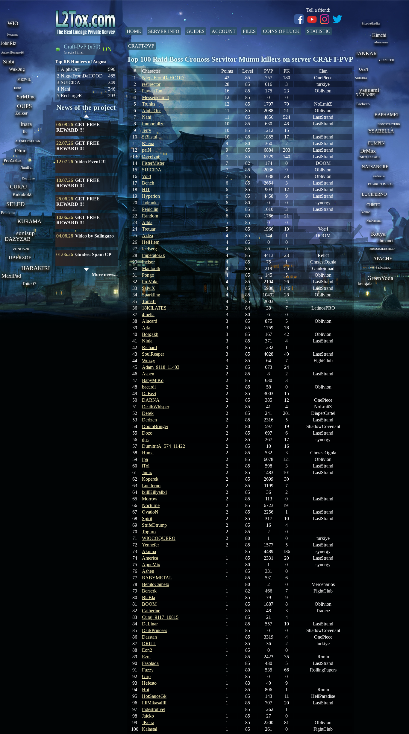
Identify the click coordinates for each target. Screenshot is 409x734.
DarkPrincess (154, 630)
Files (249, 31)
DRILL (149, 643)
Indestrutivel (153, 709)
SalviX (148, 288)
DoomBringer (155, 426)
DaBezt (149, 393)
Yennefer (150, 544)
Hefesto (149, 683)
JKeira (148, 722)
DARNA (151, 400)
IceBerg (149, 248)
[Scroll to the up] (86, 117)
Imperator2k (153, 255)
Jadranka (150, 202)
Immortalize (153, 123)
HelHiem (150, 242)
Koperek (150, 479)
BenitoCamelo (155, 584)
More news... (105, 274)
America (150, 558)
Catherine (151, 610)
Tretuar (148, 229)
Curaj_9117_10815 (160, 617)
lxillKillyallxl (154, 492)
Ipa (145, 459)
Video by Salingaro (94, 235)
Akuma (149, 551)
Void (146, 176)
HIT (146, 189)
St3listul (149, 136)
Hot (145, 689)
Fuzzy (148, 669)
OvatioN (150, 511)
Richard (149, 347)
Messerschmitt (155, 97)
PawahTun (152, 90)
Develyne (151, 156)
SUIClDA (151, 169)
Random (150, 215)
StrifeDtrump (154, 525)
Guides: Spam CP (93, 254)
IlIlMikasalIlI (154, 702)
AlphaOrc (151, 110)
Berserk (149, 590)
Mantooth (151, 268)
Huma (148, 452)
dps (145, 439)
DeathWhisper (155, 406)
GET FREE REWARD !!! (78, 127)
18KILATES (154, 307)
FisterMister (153, 163)
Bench (148, 182)
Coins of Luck (281, 31)
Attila (147, 222)
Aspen (148, 373)
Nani (146, 117)
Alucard (149, 321)
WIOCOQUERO (158, 538)
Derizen (149, 419)
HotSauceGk (154, 696)
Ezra (146, 656)
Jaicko (148, 715)
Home (134, 31)
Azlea (147, 235)
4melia (148, 314)
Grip (146, 676)
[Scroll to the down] (86, 269)
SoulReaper (153, 354)
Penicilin (150, 209)
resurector (151, 84)
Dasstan (149, 636)
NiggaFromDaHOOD (163, 77)
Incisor (148, 261)
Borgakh (150, 334)
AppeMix (151, 564)
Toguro (149, 531)
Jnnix (147, 472)
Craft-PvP (141, 45)
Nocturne (151, 505)
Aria (146, 327)
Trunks (148, 103)
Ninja (147, 340)
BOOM (149, 604)
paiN (146, 150)
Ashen (148, 571)
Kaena (148, 143)
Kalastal (149, 729)
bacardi (149, 386)
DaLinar (150, 623)
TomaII (149, 301)
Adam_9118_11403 (160, 367)
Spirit (147, 518)
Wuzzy (148, 360)
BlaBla (148, 597)
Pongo (148, 275)
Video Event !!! (90, 161)
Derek (148, 413)
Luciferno (151, 485)
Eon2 (147, 650)
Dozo (147, 432)
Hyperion (151, 196)
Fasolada (150, 663)
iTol (145, 465)
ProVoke (150, 281)
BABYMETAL (157, 577)
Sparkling (151, 294)
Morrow (149, 498)
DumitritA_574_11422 (163, 446)
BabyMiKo (152, 380)
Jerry (146, 130)
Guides (196, 31)
